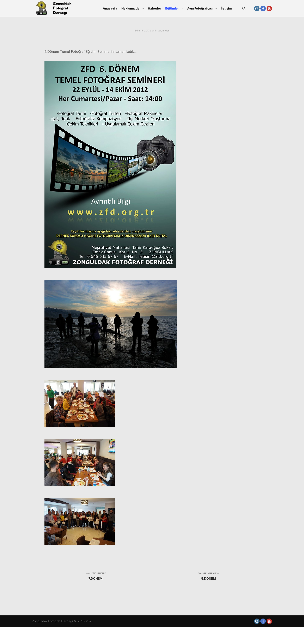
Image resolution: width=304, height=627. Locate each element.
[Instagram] (257, 8)
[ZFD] (52, 8)
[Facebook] (263, 8)
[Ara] (244, 8)
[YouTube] (269, 8)
